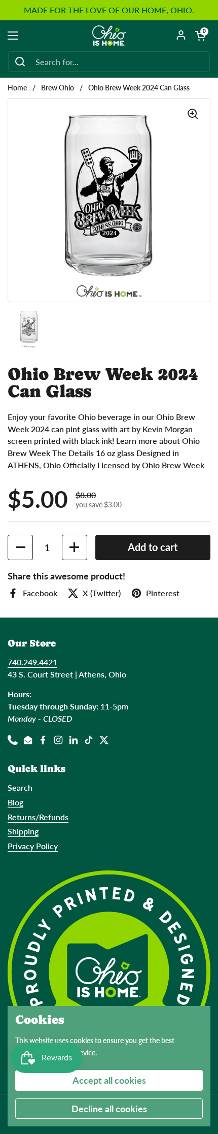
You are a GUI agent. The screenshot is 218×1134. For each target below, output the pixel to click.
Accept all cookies (109, 1080)
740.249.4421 (32, 662)
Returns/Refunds (38, 817)
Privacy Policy (33, 846)
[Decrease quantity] (20, 547)
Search (20, 787)
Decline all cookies (109, 1108)
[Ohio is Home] (109, 35)
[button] (200, 35)
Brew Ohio (57, 88)
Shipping (23, 831)
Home (17, 88)
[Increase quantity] (74, 547)
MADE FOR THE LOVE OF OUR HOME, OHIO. (109, 10)
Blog (15, 802)
